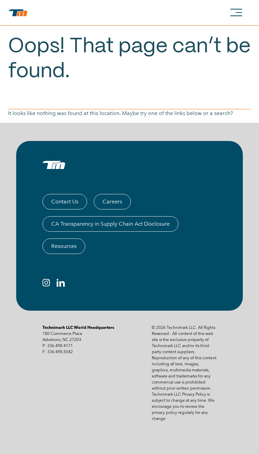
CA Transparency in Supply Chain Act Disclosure (110, 224)
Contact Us (64, 201)
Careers (112, 201)
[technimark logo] (19, 13)
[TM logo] (53, 165)
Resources (64, 246)
